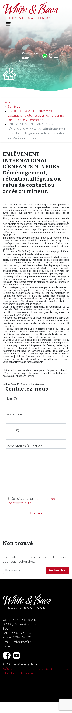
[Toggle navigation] (8, 23)
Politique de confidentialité (47, 668)
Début (8, 102)
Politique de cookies (20, 673)
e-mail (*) (12, 430)
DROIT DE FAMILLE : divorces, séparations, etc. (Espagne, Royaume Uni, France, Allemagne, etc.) (36, 115)
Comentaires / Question (24, 446)
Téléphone (14, 414)
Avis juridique (13, 668)
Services (14, 106)
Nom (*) (11, 398)
